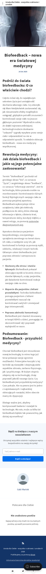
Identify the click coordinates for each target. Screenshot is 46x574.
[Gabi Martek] (23, 479)
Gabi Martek (23, 489)
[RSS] (23, 543)
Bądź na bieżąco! (23, 459)
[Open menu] (2, 3)
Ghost (32, 554)
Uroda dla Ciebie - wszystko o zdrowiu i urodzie (22, 3)
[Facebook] (13, 571)
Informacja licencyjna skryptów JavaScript (23, 560)
